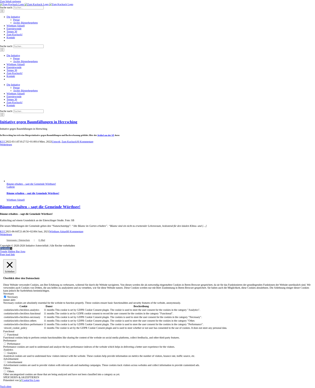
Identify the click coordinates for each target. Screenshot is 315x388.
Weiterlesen (6, 144)
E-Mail (42, 240)
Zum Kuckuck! (69, 141)
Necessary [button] (8, 293)
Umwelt (56, 141)
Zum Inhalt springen (10, 1)
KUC (3, 141)
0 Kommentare (85, 141)
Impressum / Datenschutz (18, 240)
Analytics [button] (8, 349)
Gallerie (11, 186)
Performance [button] (9, 340)
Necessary (12, 297)
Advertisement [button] (10, 358)
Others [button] (6, 368)
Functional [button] (8, 331)
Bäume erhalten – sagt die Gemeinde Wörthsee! (31, 184)
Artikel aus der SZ (105, 135)
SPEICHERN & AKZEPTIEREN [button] (21, 377)
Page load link (7, 254)
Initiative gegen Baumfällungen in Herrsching (38, 122)
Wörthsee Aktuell (16, 199)
